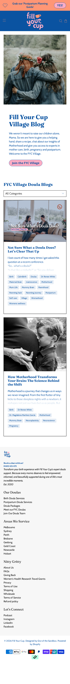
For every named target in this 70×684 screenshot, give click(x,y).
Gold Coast (9, 546)
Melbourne (9, 527)
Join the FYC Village (25, 163)
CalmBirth (22, 276)
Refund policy (11, 601)
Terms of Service (12, 597)
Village (24, 298)
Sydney (8, 531)
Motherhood (46, 282)
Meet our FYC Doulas (15, 509)
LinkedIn (8, 622)
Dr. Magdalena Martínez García (22, 415)
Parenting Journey (33, 292)
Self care (13, 298)
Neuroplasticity (32, 420)
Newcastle (9, 549)
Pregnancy (13, 426)
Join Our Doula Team (14, 513)
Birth (11, 276)
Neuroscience (49, 420)
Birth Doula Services (14, 498)
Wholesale (9, 593)
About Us (9, 567)
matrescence (31, 282)
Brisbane (8, 538)
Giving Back (10, 575)
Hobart (7, 553)
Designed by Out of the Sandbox (41, 640)
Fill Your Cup (18, 640)
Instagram (9, 619)
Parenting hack (15, 292)
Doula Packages (12, 505)
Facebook (9, 626)
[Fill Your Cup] (35, 21)
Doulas (34, 276)
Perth (6, 534)
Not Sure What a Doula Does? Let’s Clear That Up (32, 249)
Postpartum (51, 292)
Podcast (8, 615)
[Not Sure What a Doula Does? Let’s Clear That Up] (35, 221)
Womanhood (37, 298)
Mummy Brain (28, 287)
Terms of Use (10, 586)
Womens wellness (17, 303)
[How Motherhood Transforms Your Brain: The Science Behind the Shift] (35, 344)
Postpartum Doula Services (18, 502)
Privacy (7, 582)
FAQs (6, 571)
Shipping (8, 590)
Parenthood (43, 287)
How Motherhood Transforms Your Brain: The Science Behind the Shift (33, 380)
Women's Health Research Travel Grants (24, 578)
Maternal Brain (15, 282)
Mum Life (13, 287)
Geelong (8, 542)
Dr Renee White (48, 276)
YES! (60, 5)
